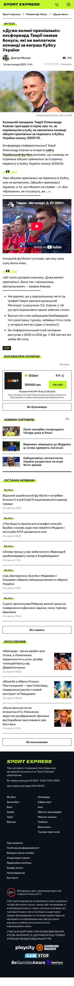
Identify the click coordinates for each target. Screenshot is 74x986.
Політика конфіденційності (23, 847)
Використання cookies (20, 852)
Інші (40, 807)
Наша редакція (16, 872)
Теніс (10, 816)
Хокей (10, 812)
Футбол (9, 23)
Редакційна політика (19, 862)
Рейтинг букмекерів (49, 812)
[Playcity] (25, 948)
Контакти (12, 877)
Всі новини (37, 630)
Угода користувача (18, 857)
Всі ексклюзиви (37, 742)
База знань (44, 826)
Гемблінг (43, 821)
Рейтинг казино (47, 816)
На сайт (58, 384)
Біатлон (11, 821)
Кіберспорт (44, 802)
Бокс (10, 807)
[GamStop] (37, 956)
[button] (57, 5)
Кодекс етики (15, 867)
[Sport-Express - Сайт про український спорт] (20, 4)
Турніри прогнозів (49, 831)
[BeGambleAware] (28, 963)
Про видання (15, 842)
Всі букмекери (37, 407)
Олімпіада (44, 797)
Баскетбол (13, 802)
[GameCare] (55, 962)
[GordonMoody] (47, 948)
